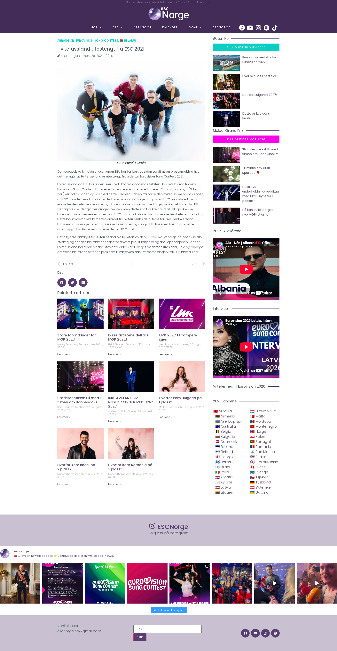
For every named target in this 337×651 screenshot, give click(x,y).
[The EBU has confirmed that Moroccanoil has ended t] (62, 583)
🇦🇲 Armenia (225, 416)
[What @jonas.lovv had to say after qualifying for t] (317, 583)
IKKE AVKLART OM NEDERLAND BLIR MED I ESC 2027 (130, 402)
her (195, 252)
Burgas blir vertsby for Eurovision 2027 (259, 59)
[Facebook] (242, 28)
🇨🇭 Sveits (257, 467)
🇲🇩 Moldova (260, 421)
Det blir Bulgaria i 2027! (259, 95)
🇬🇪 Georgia (225, 456)
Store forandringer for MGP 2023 (76, 337)
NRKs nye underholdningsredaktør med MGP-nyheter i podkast (260, 194)
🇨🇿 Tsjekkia (259, 477)
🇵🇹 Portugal (260, 441)
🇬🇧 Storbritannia (264, 461)
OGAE (193, 27)
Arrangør (143, 27)
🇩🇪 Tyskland (260, 482)
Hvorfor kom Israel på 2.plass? (76, 467)
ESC (116, 27)
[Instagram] (258, 28)
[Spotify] (267, 28)
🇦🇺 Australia (225, 426)
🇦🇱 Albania (222, 411)
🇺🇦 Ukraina (259, 492)
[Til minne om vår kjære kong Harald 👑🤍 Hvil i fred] (20, 583)
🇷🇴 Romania (260, 446)
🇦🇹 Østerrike (260, 487)
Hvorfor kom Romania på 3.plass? (130, 467)
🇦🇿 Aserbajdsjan (229, 421)
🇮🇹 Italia (222, 472)
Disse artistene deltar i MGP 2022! (128, 337)
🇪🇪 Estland (224, 446)
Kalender (170, 27)
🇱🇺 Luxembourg (263, 411)
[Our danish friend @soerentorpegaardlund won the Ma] (274, 583)
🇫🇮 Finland (224, 451)
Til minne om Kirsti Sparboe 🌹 (256, 170)
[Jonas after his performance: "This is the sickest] (232, 583)
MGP (94, 27)
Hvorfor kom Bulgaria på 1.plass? (180, 400)
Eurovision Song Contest (96, 40)
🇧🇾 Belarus (128, 40)
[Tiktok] (275, 28)
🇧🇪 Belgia (223, 431)
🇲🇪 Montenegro (263, 426)
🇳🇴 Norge (258, 431)
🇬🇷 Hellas (223, 461)
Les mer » (63, 354)
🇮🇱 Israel (222, 467)
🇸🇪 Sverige (259, 472)
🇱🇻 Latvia (223, 487)
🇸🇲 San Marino (262, 451)
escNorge (221, 27)
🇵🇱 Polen (257, 436)
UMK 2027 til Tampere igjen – (178, 337)
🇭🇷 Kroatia (224, 477)
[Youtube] (250, 28)
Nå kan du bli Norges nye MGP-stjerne (257, 212)
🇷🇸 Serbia (258, 456)
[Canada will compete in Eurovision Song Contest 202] (147, 583)
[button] (61, 282)
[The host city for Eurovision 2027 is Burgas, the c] (105, 583)
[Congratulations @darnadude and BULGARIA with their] (189, 583)
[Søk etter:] (167, 629)
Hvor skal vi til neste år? (260, 76)
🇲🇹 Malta (258, 416)
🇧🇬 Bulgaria (225, 436)
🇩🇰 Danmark (226, 441)
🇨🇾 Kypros (224, 482)
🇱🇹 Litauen (224, 492)
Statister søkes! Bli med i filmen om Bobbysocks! (79, 400)
